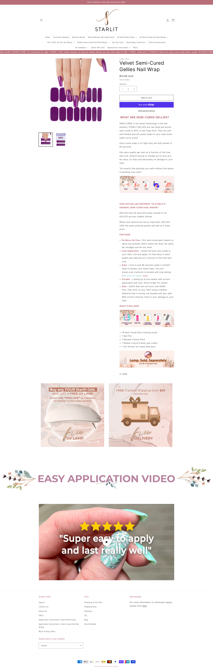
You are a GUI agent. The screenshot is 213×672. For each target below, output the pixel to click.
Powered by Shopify (111, 666)
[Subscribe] (80, 645)
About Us (43, 611)
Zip (85, 615)
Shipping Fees (90, 607)
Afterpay (88, 611)
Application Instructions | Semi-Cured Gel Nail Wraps (59, 625)
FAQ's (41, 615)
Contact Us (43, 607)
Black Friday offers (47, 631)
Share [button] (124, 374)
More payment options (146, 111)
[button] (41, 20)
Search (42, 602)
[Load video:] (106, 542)
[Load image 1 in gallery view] (46, 139)
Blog (86, 620)
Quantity (122, 84)
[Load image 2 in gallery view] (61, 139)
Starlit (102, 666)
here (145, 275)
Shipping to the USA (93, 602)
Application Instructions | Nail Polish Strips (57, 620)
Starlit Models (90, 624)
